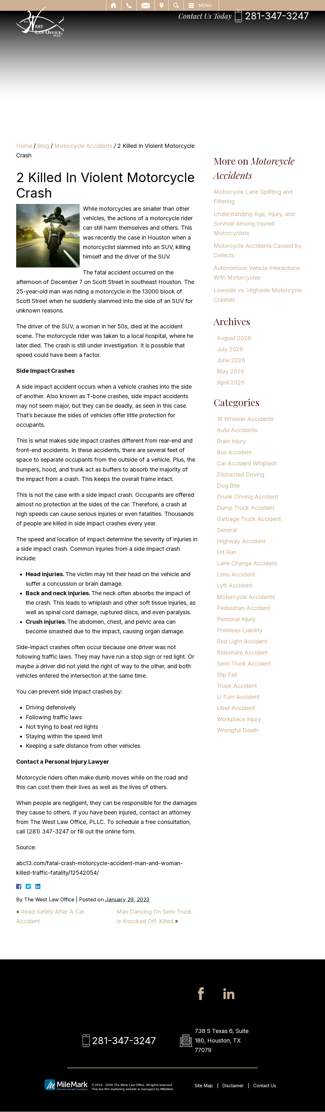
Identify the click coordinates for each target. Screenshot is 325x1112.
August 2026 (234, 338)
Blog (43, 145)
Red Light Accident (242, 641)
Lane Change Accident (247, 563)
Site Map (204, 1085)
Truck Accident (237, 685)
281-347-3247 (277, 16)
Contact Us (264, 1085)
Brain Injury (231, 441)
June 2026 (231, 360)
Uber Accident (236, 708)
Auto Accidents (237, 430)
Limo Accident (236, 574)
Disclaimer (233, 1085)
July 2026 (230, 349)
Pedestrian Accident (243, 608)
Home (24, 145)
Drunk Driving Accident (247, 496)
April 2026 (230, 382)
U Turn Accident (238, 697)
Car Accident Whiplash (247, 463)
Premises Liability (239, 630)
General (227, 530)
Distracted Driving (240, 474)
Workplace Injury (239, 719)
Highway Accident (241, 541)
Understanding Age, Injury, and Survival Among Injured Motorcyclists (254, 223)
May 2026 (230, 371)
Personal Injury (236, 619)
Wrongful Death (237, 730)
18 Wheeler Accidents (245, 419)
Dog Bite (228, 485)
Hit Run (226, 552)
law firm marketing (112, 1089)
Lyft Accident (234, 585)
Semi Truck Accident (244, 663)
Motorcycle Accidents (83, 145)
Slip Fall (227, 674)
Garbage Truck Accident (249, 519)
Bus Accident (234, 452)
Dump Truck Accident (245, 507)
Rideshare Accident (242, 652)
